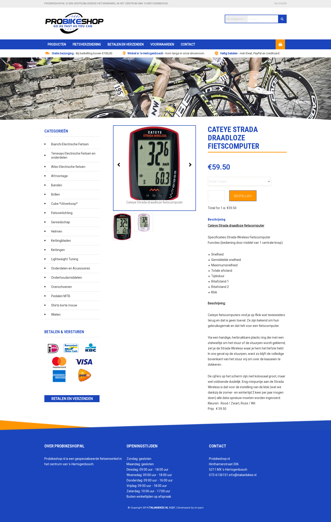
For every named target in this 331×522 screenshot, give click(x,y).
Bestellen (243, 196)
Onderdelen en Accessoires (70, 268)
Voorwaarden (162, 44)
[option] (165, 88)
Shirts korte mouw (64, 305)
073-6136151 (218, 475)
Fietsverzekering (87, 44)
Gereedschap (60, 222)
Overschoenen (61, 287)
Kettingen (58, 250)
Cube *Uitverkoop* (64, 203)
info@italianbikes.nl (242, 475)
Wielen (56, 314)
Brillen (55, 194)
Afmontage (59, 176)
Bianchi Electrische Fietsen (70, 144)
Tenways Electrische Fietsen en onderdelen (73, 155)
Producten (57, 44)
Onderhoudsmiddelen (66, 277)
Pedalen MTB (60, 296)
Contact (188, 44)
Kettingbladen (61, 240)
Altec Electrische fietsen (68, 167)
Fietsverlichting (62, 213)
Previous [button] (119, 165)
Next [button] (190, 165)
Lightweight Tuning (64, 259)
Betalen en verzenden (126, 44)
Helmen (56, 231)
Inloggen (280, 3)
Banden (56, 185)
